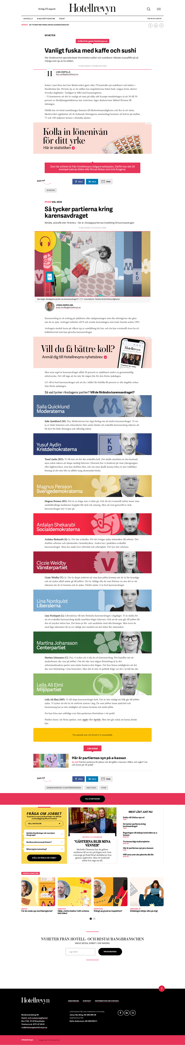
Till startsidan (92, 799)
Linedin (127, 1013)
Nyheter (51, 190)
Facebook (150, 25)
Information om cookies (107, 1001)
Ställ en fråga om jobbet (44, 858)
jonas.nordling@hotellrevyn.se (68, 307)
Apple (85, 720)
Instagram (161, 25)
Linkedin (156, 25)
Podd (103, 788)
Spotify (97, 720)
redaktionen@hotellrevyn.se (34, 1027)
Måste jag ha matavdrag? (36, 849)
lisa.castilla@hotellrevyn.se (67, 74)
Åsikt (62, 19)
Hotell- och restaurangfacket (34, 1018)
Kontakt (87, 1001)
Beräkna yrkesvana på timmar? (39, 842)
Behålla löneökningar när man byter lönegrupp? (40, 834)
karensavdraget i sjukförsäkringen (64, 788)
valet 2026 (91, 788)
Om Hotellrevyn (154, 18)
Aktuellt (28, 19)
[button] (90, 919)
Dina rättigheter (46, 19)
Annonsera (73, 1001)
